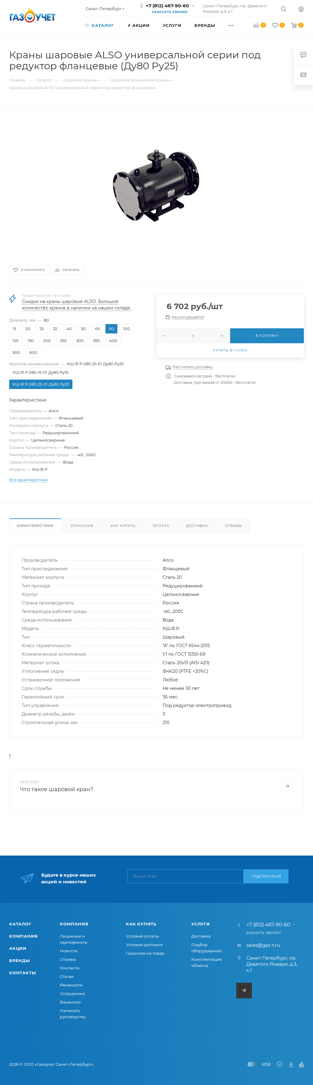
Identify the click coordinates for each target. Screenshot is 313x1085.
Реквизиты (71, 984)
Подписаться (266, 876)
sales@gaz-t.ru (263, 945)
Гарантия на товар (145, 953)
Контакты (22, 972)
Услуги (200, 923)
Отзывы (233, 526)
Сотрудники (72, 993)
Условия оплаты (142, 936)
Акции (18, 948)
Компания (23, 936)
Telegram (244, 990)
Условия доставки (144, 944)
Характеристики (35, 526)
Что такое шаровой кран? (56, 789)
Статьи (67, 976)
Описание (82, 526)
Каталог (20, 923)
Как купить (123, 526)
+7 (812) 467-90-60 (167, 6)
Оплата (161, 526)
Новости (68, 950)
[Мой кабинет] (301, 10)
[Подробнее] (287, 786)
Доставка (197, 526)
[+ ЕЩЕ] (237, 25)
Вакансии (70, 1002)
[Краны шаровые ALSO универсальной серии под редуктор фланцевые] (156, 185)
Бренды (19, 960)
